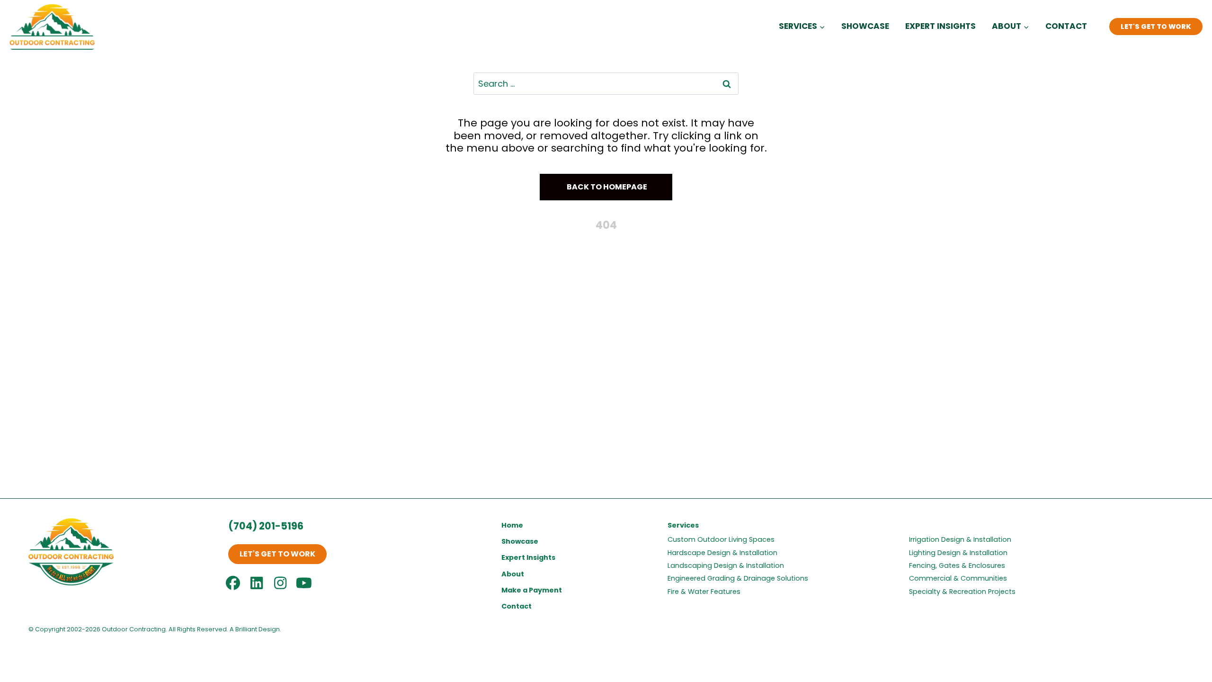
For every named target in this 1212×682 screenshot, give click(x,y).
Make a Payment (531, 590)
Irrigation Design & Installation (960, 539)
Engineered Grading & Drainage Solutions (738, 578)
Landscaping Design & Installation (726, 565)
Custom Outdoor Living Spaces (721, 539)
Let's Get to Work (1156, 26)
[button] (606, 187)
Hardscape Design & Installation (722, 552)
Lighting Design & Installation (958, 552)
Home (512, 525)
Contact (1066, 26)
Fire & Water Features (704, 591)
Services (683, 525)
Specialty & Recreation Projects (962, 591)
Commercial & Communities (958, 578)
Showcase (865, 26)
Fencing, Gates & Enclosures (957, 565)
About (512, 574)
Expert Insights (940, 26)
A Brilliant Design (255, 629)
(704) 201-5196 (265, 526)
